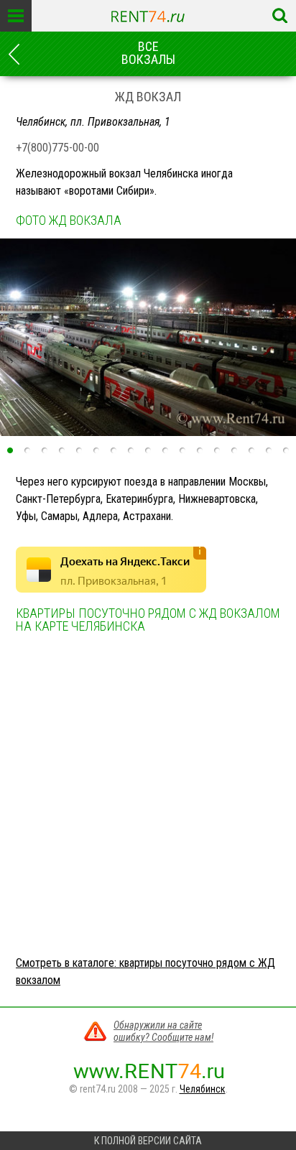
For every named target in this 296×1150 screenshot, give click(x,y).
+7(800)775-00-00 (57, 147)
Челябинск (203, 1089)
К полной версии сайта (148, 1140)
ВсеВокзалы (148, 53)
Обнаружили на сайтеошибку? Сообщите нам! (163, 1031)
